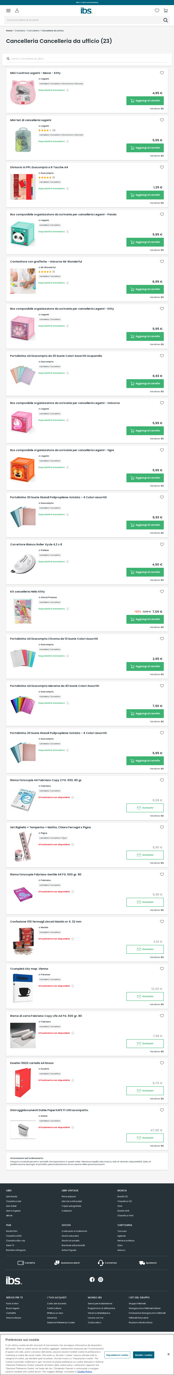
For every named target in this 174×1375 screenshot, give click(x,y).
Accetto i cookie (143, 1354)
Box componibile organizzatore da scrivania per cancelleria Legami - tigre (62, 450)
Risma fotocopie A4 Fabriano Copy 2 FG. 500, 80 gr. (46, 780)
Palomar (45, 974)
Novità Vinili (123, 1210)
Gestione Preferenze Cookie (61, 1322)
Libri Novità (11, 1196)
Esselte (45, 1068)
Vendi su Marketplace (99, 1313)
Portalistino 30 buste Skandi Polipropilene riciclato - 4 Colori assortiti (58, 497)
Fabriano (46, 786)
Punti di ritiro (12, 1303)
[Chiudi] (168, 1354)
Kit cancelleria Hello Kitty (27, 592)
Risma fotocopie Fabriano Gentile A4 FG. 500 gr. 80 (45, 874)
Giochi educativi (70, 1235)
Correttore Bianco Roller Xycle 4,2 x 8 (36, 544)
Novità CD (122, 1196)
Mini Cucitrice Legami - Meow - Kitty (35, 73)
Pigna (44, 833)
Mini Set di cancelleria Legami (30, 120)
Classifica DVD (13, 1235)
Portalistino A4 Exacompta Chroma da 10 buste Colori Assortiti (54, 639)
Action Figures (69, 1250)
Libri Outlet (11, 1206)
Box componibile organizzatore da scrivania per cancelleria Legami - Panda (63, 214)
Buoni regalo (12, 1308)
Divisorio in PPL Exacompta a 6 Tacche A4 (39, 167)
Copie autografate (71, 1206)
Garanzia (52, 1317)
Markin (44, 927)
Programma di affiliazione (101, 1308)
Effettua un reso (55, 1313)
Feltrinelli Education (139, 1317)
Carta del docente (56, 1303)
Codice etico (94, 1322)
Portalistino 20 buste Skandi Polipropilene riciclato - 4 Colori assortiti (58, 733)
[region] (87, 1354)
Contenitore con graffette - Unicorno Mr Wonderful (46, 262)
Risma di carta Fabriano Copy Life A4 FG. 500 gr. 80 (46, 1016)
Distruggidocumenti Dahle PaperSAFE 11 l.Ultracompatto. (49, 1110)
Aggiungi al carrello (147, 100)
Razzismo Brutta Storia (140, 1322)
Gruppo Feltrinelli (137, 1303)
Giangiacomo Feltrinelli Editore (144, 1308)
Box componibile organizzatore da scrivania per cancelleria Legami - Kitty (62, 309)
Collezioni (67, 1210)
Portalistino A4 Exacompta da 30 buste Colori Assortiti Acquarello (56, 356)
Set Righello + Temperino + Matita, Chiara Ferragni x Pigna (50, 827)
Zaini (120, 1245)
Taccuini (122, 1231)
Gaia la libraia (13, 1317)
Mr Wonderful (48, 267)
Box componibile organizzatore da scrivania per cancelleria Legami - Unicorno (65, 403)
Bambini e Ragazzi (16, 1250)
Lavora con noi (95, 1317)
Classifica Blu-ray (15, 1240)
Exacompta (47, 173)
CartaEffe (11, 1313)
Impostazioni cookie (117, 1354)
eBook (9, 1215)
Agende (121, 1235)
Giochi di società (70, 1240)
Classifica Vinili (125, 1215)
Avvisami (147, 807)
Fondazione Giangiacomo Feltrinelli (147, 1313)
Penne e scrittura (125, 1240)
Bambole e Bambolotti (73, 1245)
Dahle (44, 1116)
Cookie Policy (84, 1371)
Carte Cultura (54, 1308)
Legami (45, 78)
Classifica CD (124, 1201)
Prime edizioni (69, 1196)
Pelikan (45, 550)
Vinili (119, 1206)
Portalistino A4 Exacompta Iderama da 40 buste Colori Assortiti (54, 686)
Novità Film (12, 1231)
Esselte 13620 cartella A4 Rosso (32, 1063)
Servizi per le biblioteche (100, 1303)
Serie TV (10, 1245)
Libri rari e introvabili (72, 1201)
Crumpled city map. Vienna (29, 969)
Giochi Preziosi (49, 597)
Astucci (121, 1250)
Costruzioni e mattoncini (74, 1231)
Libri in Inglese (13, 1210)
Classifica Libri (13, 1201)
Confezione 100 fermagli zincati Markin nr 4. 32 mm (45, 922)
